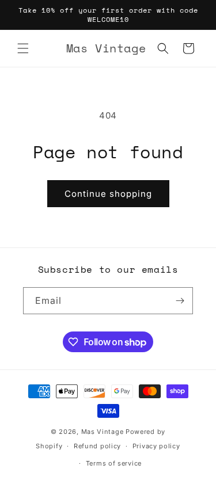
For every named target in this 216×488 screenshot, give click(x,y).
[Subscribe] (179, 300)
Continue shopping (108, 193)
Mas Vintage (102, 432)
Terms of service (114, 463)
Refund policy (97, 446)
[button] (23, 48)
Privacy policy (156, 446)
